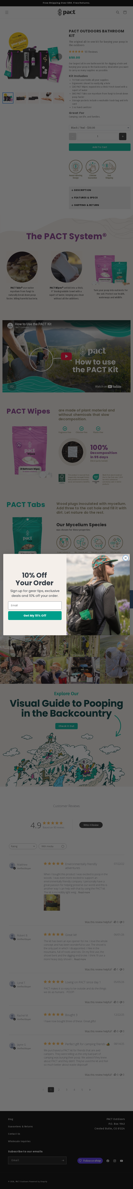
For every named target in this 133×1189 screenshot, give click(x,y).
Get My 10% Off (35, 615)
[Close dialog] (125, 558)
